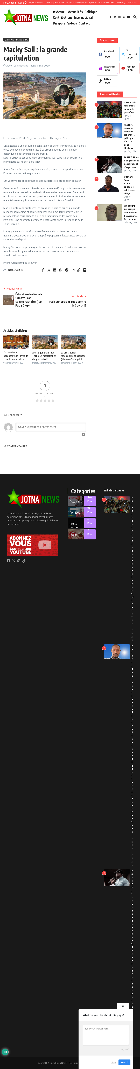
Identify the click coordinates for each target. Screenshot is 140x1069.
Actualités (75, 12)
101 (89, 512)
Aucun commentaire (17, 65)
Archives (75, 512)
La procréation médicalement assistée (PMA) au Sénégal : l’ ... (73, 356)
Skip (113, 1062)
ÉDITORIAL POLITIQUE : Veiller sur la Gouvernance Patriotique (130, 212)
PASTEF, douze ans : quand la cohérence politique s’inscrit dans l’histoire (132, 739)
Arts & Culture (74, 525)
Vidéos (72, 23)
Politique (91, 12)
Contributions (62, 17)
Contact (84, 23)
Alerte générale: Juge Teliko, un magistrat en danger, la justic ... (44, 356)
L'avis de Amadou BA (16, 39)
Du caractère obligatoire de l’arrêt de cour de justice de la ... (15, 355)
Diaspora (59, 23)
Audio (73, 534)
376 (89, 501)
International (83, 17)
